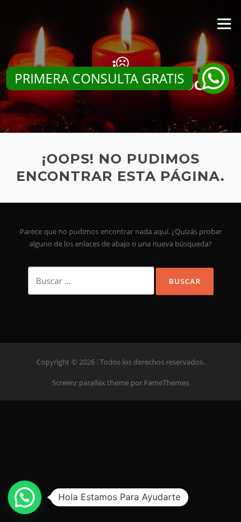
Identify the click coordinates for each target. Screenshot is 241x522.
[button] (213, 78)
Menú (224, 23)
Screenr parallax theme (90, 382)
